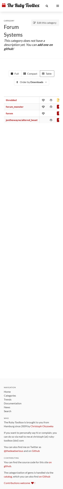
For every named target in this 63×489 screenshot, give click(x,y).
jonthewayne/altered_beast (21, 119)
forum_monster (15, 106)
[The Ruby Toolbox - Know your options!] (21, 6)
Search (7, 411)
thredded (11, 100)
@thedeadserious (13, 450)
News (7, 407)
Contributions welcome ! (19, 482)
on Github (44, 476)
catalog (8, 476)
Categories (10, 395)
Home (7, 391)
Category (9, 21)
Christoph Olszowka (42, 426)
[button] (47, 6)
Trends (7, 399)
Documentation (12, 403)
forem (9, 113)
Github (36, 450)
